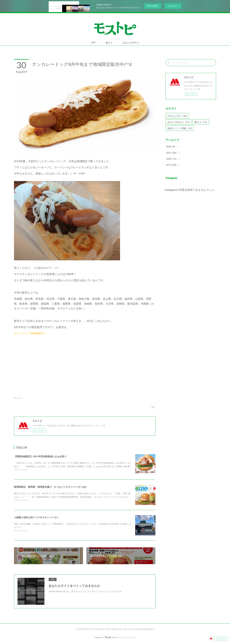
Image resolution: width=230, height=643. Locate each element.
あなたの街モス (131, 42)
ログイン (173, 6)
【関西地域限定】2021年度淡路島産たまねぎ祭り (40, 456)
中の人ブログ (177, 115)
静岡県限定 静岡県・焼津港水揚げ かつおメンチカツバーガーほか (50, 486)
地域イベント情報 (179, 128)
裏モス (109, 42)
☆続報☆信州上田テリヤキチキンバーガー (36, 517)
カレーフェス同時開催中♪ (29, 333)
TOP (93, 42)
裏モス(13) (18, 398)
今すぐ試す (152, 5)
